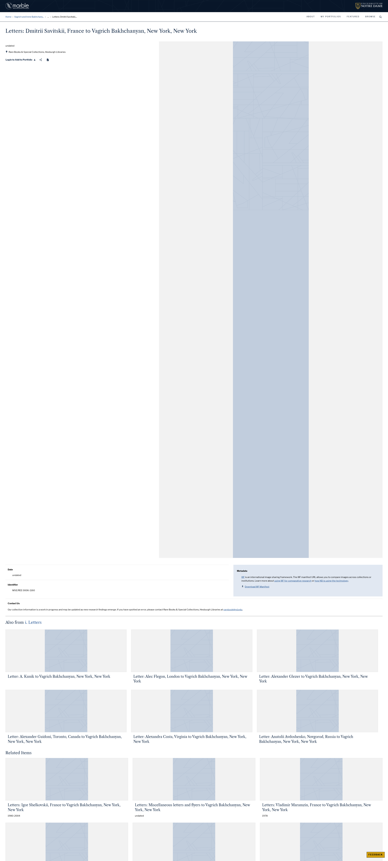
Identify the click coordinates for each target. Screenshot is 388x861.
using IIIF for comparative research (292, 580)
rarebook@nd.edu (232, 609)
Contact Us (14, 603)
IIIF (243, 577)
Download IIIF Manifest (257, 586)
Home (8, 17)
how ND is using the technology (331, 580)
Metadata (242, 571)
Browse (370, 16)
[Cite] (47, 59)
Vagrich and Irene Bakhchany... (29, 17)
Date (10, 569)
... (48, 17)
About (310, 16)
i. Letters (33, 622)
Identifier (13, 584)
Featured (353, 16)
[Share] (40, 59)
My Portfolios (331, 16)
